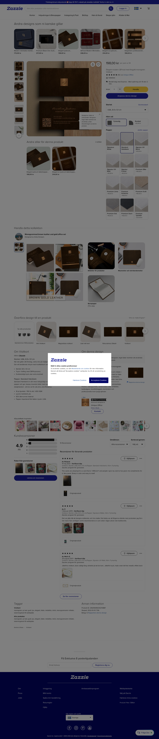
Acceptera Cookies (99, 380)
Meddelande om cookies (80, 369)
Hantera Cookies (79, 380)
